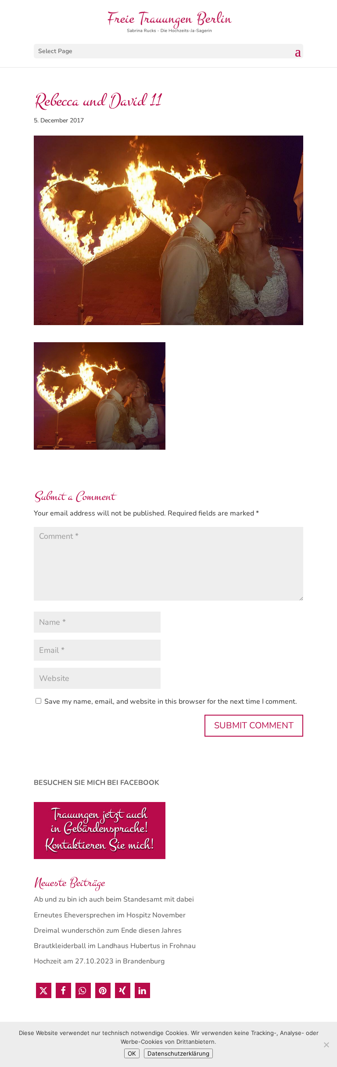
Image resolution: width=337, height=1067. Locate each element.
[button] (43, 990)
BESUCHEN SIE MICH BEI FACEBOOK (96, 783)
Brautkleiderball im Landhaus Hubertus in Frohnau (115, 946)
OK (132, 1053)
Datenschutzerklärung (178, 1053)
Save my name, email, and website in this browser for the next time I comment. (170, 701)
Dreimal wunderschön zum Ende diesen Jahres (108, 930)
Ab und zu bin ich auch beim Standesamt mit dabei (114, 899)
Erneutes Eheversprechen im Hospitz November (110, 915)
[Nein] (326, 1044)
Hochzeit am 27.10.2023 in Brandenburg (99, 961)
